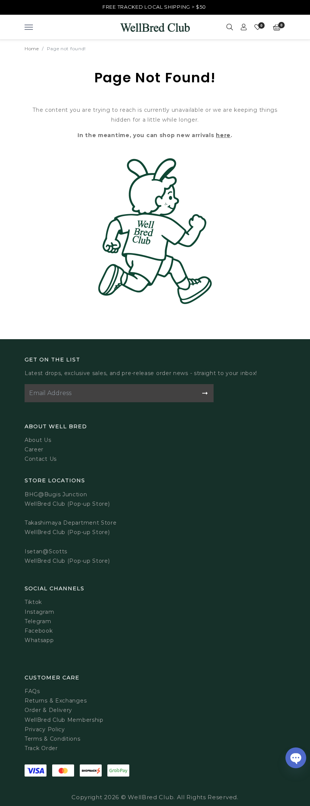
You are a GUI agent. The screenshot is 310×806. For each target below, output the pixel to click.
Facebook (39, 630)
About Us (38, 440)
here (223, 135)
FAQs (32, 691)
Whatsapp (39, 640)
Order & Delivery (48, 710)
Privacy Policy (45, 729)
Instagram (39, 611)
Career (34, 449)
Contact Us (41, 458)
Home (32, 48)
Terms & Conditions (53, 738)
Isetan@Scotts (46, 551)
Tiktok (33, 602)
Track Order (41, 748)
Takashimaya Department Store (71, 522)
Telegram (38, 621)
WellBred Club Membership (64, 719)
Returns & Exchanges (56, 700)
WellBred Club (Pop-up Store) (67, 532)
